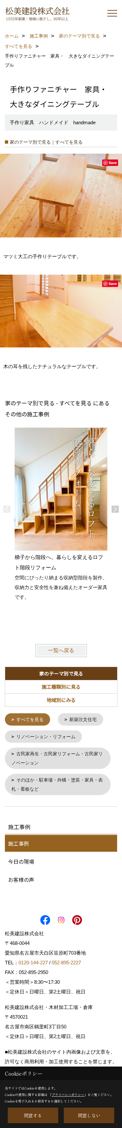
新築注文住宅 (83, 719)
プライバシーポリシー (68, 1094)
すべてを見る (30, 719)
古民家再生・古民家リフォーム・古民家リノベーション (57, 758)
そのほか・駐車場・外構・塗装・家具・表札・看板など (57, 784)
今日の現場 (21, 861)
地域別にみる (61, 699)
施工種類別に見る (61, 686)
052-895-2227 (66, 962)
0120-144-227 (33, 962)
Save (113, 162)
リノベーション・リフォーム (45, 736)
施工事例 (18, 843)
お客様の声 (21, 879)
